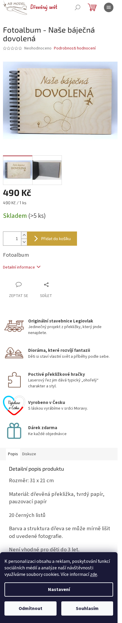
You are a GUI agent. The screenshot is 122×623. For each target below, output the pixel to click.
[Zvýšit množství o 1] (24, 235)
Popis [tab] (13, 454)
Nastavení (59, 589)
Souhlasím (87, 608)
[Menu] (109, 7)
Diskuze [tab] (29, 454)
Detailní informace (19, 267)
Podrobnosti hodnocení (75, 48)
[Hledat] (78, 7)
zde (93, 574)
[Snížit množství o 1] (24, 242)
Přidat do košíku (56, 238)
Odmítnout (30, 608)
